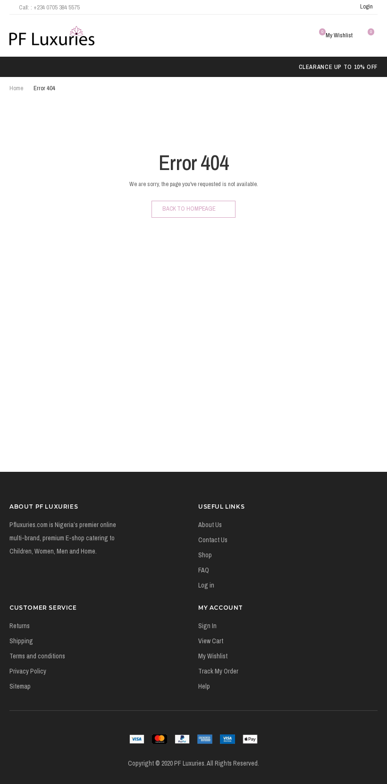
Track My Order (218, 671)
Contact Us (212, 540)
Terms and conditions (37, 656)
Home (16, 88)
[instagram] (332, 7)
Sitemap (20, 686)
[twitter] (319, 7)
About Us (210, 524)
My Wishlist (212, 656)
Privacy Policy (27, 671)
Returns (19, 626)
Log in (206, 585)
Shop (205, 555)
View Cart (210, 641)
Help (204, 686)
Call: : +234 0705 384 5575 (49, 7)
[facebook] (307, 7)
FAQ (203, 570)
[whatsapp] (345, 7)
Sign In (207, 626)
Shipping (21, 641)
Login (366, 6)
